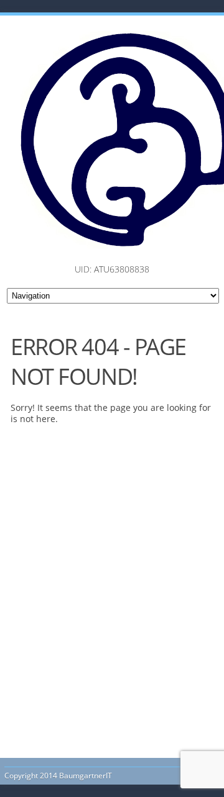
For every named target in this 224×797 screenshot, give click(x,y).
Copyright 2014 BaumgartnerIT (58, 775)
